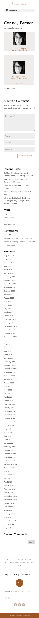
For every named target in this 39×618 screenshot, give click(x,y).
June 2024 (8, 347)
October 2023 (9, 376)
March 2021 (8, 485)
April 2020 (8, 510)
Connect (24, 562)
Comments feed (10, 221)
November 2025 (10, 287)
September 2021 (10, 464)
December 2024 (10, 326)
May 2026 (8, 266)
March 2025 (8, 316)
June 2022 (8, 432)
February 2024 (10, 362)
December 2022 (10, 411)
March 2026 (8, 273)
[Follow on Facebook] (15, 604)
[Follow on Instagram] (19, 604)
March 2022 (8, 443)
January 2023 (9, 407)
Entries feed (9, 217)
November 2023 (10, 372)
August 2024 (9, 340)
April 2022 (8, 439)
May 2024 (8, 351)
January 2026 (9, 280)
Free (6, 562)
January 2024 (9, 365)
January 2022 (9, 450)
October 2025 (9, 291)
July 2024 (7, 344)
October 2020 (9, 503)
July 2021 (7, 471)
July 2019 (7, 517)
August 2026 (9, 255)
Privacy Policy (12, 591)
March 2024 (8, 358)
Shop (32, 562)
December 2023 (10, 369)
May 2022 (7, 436)
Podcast (14, 562)
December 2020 (10, 496)
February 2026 (10, 277)
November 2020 (10, 500)
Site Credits (27, 591)
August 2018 (9, 524)
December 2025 (10, 284)
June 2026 (8, 262)
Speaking (19, 559)
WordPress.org (10, 224)
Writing (28, 559)
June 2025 (8, 305)
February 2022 (10, 446)
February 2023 (10, 404)
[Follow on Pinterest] (23, 604)
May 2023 (7, 393)
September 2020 (10, 507)
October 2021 (9, 461)
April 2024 (8, 354)
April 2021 (8, 482)
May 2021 (7, 478)
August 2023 (9, 383)
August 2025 (9, 298)
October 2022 (9, 418)
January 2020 (9, 514)
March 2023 (8, 400)
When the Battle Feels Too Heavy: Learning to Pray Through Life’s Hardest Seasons (17, 201)
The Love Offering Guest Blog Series (18, 238)
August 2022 (9, 425)
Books (19, 565)
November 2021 (10, 457)
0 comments (17, 28)
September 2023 (10, 379)
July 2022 (7, 429)
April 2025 (8, 312)
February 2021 (9, 489)
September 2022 (10, 422)
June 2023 (8, 390)
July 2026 (7, 259)
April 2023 (8, 397)
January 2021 (9, 492)
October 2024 (9, 333)
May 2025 (7, 308)
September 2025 (10, 294)
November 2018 (10, 521)
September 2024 (10, 337)
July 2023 (7, 386)
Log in (6, 214)
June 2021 (8, 475)
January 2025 (9, 323)
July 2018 (7, 528)
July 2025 (7, 301)
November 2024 (10, 330)
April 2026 (8, 270)
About (10, 559)
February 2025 (10, 319)
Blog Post (7, 235)
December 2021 (10, 453)
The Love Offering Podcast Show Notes (19, 242)
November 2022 (10, 415)
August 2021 (9, 468)
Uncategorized (10, 245)
